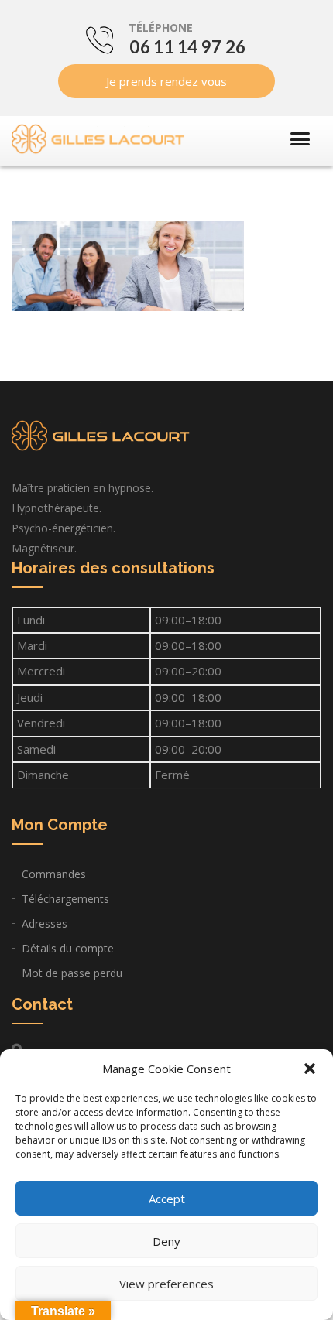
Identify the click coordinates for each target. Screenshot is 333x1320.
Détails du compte (68, 948)
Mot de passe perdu (72, 973)
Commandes (54, 874)
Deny (166, 1241)
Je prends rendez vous (166, 81)
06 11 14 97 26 (187, 46)
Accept (167, 1198)
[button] (310, 1068)
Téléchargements (65, 898)
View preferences (166, 1283)
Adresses (44, 923)
